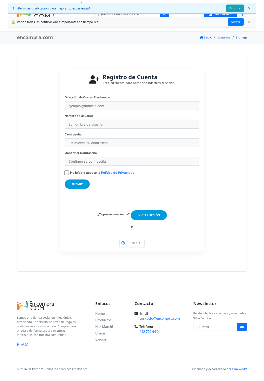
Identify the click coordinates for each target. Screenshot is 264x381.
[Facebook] (242, 14)
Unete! (100, 333)
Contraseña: (73, 134)
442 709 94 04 (149, 331)
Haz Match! (104, 326)
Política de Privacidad (117, 173)
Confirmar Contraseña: (81, 153)
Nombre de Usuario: (79, 116)
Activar (235, 22)
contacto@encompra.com (159, 318)
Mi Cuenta (223, 14)
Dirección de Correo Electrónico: (88, 97)
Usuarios (224, 37)
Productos (103, 320)
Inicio (208, 37)
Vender (101, 340)
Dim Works (239, 369)
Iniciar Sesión (149, 215)
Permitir (234, 8)
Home (100, 313)
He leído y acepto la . (103, 173)
